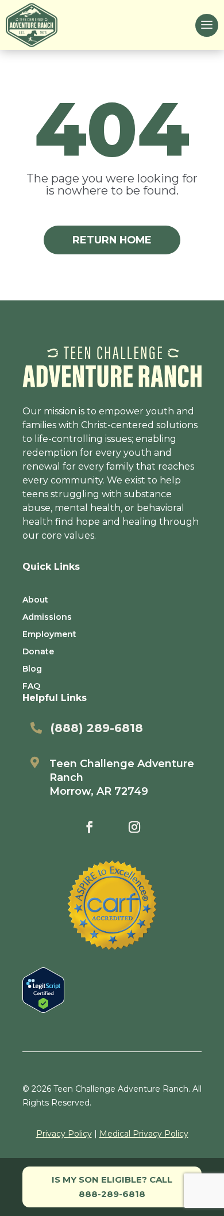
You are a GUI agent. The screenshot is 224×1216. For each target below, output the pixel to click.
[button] (206, 25)
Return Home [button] (112, 240)
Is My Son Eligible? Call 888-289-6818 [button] (112, 1187)
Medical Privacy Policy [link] (143, 1134)
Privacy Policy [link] (64, 1134)
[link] (31, 25)
